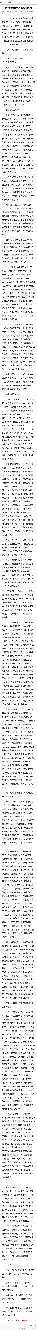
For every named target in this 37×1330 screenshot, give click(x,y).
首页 (1, 2)
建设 (34, 1328)
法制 (27, 1328)
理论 (5, 2)
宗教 (31, 1328)
